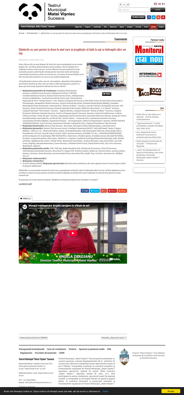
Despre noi (78, 26)
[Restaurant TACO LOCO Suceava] (149, 92)
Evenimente (97, 26)
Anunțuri (129, 26)
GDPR (61, 353)
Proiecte (72, 349)
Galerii (122, 26)
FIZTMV (153, 26)
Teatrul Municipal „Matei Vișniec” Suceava (37, 26)
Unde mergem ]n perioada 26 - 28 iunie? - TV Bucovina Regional (149, 143)
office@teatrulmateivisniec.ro (38, 382)
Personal (138, 26)
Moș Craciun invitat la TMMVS (34, 338)
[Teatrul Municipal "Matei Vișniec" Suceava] (46, 12)
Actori (146, 26)
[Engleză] (159, 4)
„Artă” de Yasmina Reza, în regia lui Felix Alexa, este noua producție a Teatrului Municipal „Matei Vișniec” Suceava (149, 155)
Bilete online (139, 17)
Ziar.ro (25, 156)
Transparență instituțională (31, 349)
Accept (171, 391)
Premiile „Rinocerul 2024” (113, 338)
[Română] (155, 4)
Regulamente (26, 353)
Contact (161, 26)
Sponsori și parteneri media (92, 349)
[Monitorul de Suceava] (149, 49)
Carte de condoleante (56, 349)
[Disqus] (73, 298)
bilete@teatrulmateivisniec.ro (32, 366)
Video (107, 94)
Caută (157, 10)
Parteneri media (157, 39)
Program (87, 26)
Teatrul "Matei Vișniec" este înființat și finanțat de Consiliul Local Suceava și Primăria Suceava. (148, 355)
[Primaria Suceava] (124, 356)
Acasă (21, 33)
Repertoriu (113, 26)
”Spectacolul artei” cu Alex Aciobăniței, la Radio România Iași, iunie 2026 (149, 125)
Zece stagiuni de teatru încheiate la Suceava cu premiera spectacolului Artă (148, 134)
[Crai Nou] (149, 60)
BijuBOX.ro (62, 138)
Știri (162, 108)
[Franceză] (163, 4)
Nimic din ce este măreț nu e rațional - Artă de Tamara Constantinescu (148, 117)
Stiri (105, 26)
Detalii (104, 391)
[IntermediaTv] (149, 75)
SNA (109, 349)
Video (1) (26, 198)
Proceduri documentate (45, 353)
